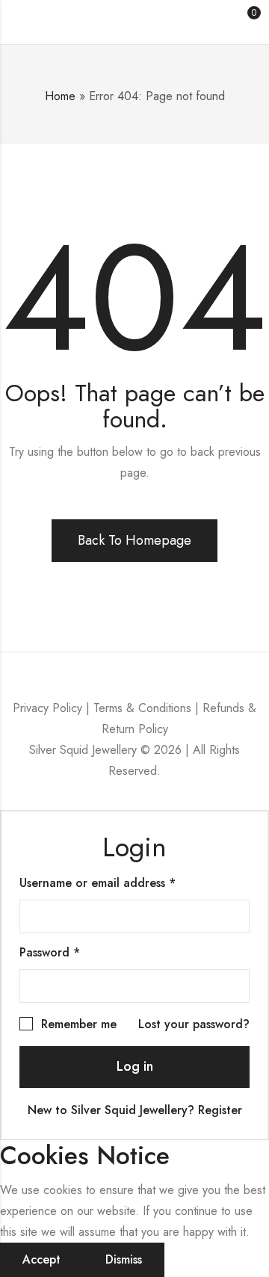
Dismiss (123, 1259)
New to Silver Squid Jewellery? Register (135, 1110)
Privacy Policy (47, 708)
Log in (135, 1066)
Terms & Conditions (142, 708)
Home (60, 96)
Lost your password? (194, 1024)
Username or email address (122, 882)
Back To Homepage (134, 540)
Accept (41, 1259)
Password (74, 952)
